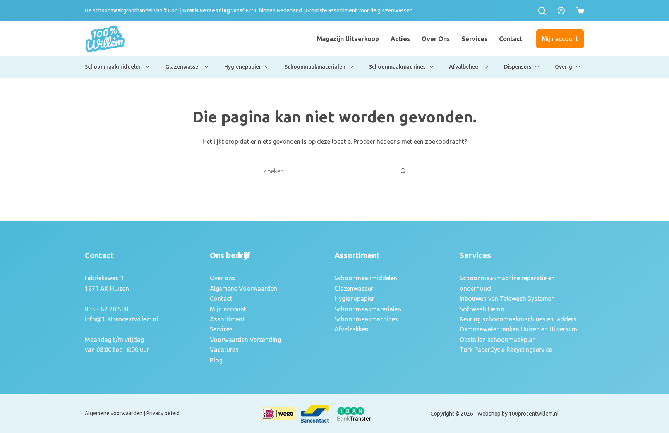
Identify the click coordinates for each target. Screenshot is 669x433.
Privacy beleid (163, 413)
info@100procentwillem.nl (121, 319)
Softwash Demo (482, 308)
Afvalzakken (351, 329)
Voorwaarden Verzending (245, 339)
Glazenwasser (183, 67)
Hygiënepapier (242, 67)
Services (474, 38)
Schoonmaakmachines (397, 67)
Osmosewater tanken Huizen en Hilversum (518, 329)
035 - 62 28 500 (106, 308)
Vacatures (224, 349)
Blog (216, 360)
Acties (400, 38)
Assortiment (227, 319)
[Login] (561, 10)
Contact (510, 38)
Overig (563, 67)
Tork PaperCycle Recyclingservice (506, 349)
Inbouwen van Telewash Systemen (507, 298)
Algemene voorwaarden (113, 413)
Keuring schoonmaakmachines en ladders (518, 319)
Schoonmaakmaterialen (315, 67)
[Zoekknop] (403, 170)
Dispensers (517, 67)
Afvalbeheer (464, 67)
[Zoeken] (542, 11)
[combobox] (326, 170)
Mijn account (560, 38)
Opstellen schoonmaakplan (498, 339)
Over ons (436, 38)
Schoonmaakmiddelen (113, 67)
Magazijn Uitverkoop (348, 38)
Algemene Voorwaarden (243, 288)
